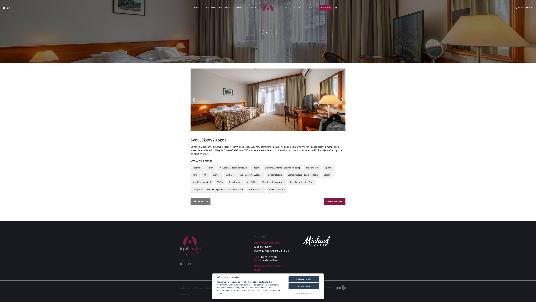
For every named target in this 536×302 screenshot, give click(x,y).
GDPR (257, 269)
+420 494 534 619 (268, 256)
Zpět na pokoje (200, 202)
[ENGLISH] (336, 12)
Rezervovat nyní (334, 202)
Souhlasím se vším (304, 279)
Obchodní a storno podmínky (268, 266)
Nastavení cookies (304, 293)
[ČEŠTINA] (336, 7)
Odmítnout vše (303, 286)
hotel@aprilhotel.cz (271, 260)
